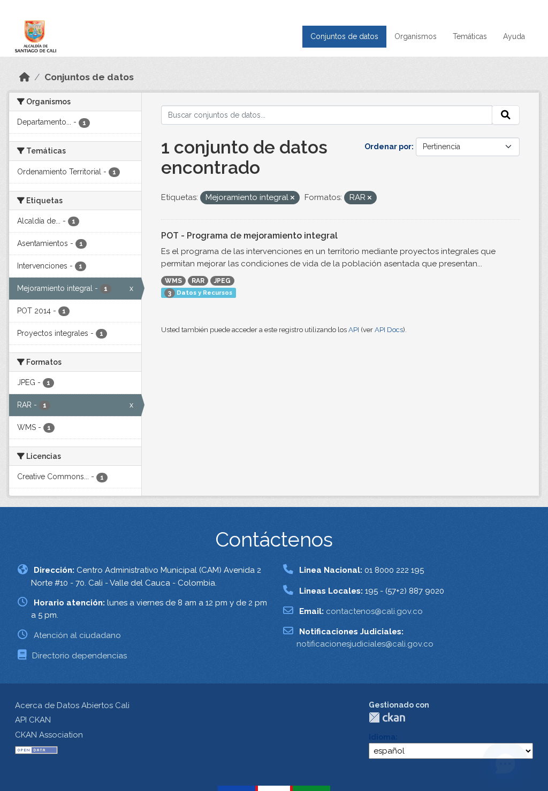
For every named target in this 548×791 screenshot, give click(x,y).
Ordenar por (388, 146)
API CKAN (33, 720)
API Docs (389, 330)
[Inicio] (24, 77)
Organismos (415, 36)
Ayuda (514, 36)
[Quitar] (292, 198)
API (353, 330)
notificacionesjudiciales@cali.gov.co (364, 644)
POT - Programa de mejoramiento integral (249, 236)
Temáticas (470, 36)
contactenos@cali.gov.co (374, 611)
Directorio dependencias (79, 656)
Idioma (382, 737)
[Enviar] (506, 115)
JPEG (222, 281)
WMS (173, 281)
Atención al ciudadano (77, 635)
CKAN (387, 717)
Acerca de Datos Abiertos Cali (72, 705)
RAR (198, 281)
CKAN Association (49, 735)
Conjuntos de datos (344, 36)
